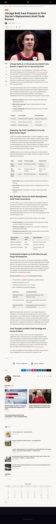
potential (21, 202)
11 (14, 493)
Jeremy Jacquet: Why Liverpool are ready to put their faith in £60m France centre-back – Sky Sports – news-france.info (31, 457)
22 (41, 495)
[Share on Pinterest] (16, 27)
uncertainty (43, 72)
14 (34, 493)
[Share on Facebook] (11, 27)
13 (28, 493)
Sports (6, 9)
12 (21, 493)
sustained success (39, 346)
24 (8, 497)
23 (47, 495)
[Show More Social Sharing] (22, 27)
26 (21, 497)
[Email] (6, 81)
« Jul (6, 502)
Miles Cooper (12, 23)
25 (14, 497)
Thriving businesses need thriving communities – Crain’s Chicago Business (16, 415)
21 (34, 495)
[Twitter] (6, 70)
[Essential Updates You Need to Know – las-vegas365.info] (8, 443)
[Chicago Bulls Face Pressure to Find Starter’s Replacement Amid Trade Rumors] (28, 45)
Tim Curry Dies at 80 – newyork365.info (22, 432)
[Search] (50, 2)
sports (12, 358)
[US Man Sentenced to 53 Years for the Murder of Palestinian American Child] (40, 396)
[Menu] (6, 2)
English (9, 427)
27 (28, 497)
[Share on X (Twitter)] (13, 27)
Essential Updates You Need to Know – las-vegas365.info (26, 440)
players (31, 91)
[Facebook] (6, 67)
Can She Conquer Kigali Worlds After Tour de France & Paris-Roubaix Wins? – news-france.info (31, 465)
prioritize (24, 276)
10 (8, 493)
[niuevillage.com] (28, 2)
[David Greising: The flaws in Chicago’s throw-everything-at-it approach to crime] (16, 396)
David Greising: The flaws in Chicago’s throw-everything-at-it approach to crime (15, 407)
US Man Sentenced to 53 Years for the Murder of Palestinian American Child (39, 406)
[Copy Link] (19, 27)
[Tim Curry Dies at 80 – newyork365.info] (8, 434)
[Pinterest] (6, 77)
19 (21, 495)
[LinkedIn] (6, 74)
